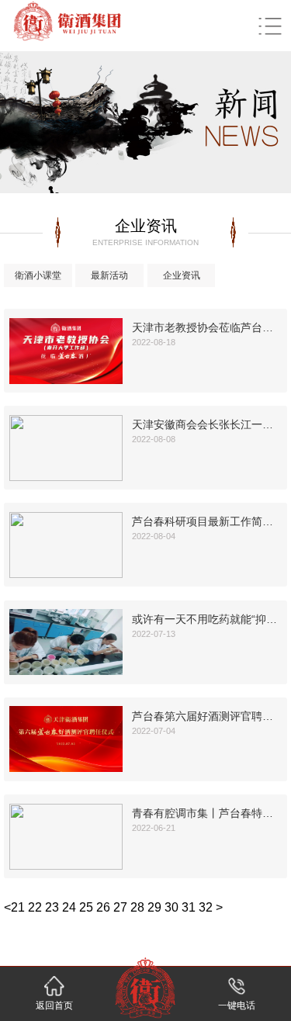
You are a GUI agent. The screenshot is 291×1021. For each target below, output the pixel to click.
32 (206, 907)
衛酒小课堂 (38, 275)
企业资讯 (181, 275)
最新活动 (109, 275)
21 (18, 907)
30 (171, 907)
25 (86, 907)
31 (189, 907)
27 (120, 907)
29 (154, 907)
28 (137, 907)
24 (69, 907)
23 (52, 907)
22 (35, 907)
